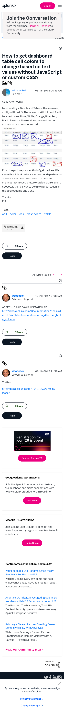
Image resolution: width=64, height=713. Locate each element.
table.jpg (12, 226)
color (13, 214)
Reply (12, 255)
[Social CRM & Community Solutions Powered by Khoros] (52, 663)
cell (4, 214)
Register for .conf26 (32, 458)
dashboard (34, 214)
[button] (60, 49)
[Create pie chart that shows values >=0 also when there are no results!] (60, 274)
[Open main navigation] (60, 5)
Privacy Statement (30, 698)
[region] (32, 696)
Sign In (47, 5)
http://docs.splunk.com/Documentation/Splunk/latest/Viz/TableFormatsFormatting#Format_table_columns (31, 315)
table (47, 214)
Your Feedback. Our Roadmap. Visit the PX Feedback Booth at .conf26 (29, 572)
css (21, 214)
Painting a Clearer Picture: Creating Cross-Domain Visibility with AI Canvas (30, 626)
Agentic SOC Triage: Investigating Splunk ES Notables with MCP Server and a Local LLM (31, 599)
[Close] (59, 683)
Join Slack (32, 500)
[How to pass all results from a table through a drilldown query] (54, 274)
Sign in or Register (39, 26)
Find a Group (32, 542)
